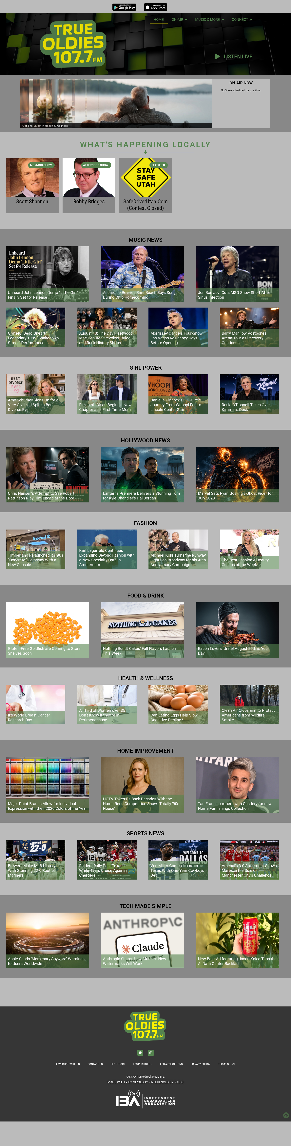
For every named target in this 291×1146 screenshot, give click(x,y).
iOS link (155, 7)
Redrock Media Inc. (153, 1076)
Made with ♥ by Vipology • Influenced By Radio (145, 1082)
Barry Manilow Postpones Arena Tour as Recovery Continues (244, 338)
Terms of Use (226, 1064)
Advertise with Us (68, 1064)
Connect (240, 19)
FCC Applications (171, 1064)
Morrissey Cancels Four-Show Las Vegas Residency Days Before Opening (176, 338)
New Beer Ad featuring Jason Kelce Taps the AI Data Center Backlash (237, 961)
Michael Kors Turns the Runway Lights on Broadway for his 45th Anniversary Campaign (178, 560)
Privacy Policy (200, 1064)
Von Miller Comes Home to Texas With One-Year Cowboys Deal (177, 870)
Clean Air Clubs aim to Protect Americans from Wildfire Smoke (248, 715)
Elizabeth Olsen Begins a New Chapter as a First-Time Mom (105, 407)
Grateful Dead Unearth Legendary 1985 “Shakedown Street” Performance (33, 338)
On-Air (177, 19)
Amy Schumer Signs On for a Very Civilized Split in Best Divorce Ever (33, 405)
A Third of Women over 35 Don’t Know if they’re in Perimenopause (102, 715)
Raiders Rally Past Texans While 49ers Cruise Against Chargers (103, 870)
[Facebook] (140, 1053)
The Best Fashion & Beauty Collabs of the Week (245, 562)
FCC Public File (142, 1064)
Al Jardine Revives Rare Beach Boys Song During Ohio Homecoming (139, 295)
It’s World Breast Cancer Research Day (29, 717)
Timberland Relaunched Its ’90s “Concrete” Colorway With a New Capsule (35, 560)
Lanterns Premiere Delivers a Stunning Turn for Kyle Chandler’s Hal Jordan (141, 495)
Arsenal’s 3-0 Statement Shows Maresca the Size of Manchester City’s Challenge (249, 870)
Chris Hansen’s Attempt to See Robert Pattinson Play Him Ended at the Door (41, 495)
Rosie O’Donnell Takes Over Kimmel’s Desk (246, 407)
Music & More (207, 19)
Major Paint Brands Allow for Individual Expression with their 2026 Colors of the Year (47, 806)
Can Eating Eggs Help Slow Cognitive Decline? (174, 717)
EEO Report (118, 1064)
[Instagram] (151, 1053)
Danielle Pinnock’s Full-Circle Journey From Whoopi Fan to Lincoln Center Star (175, 405)
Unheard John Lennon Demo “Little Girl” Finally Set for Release (43, 295)
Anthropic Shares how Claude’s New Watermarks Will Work (134, 961)
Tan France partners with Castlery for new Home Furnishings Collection (235, 806)
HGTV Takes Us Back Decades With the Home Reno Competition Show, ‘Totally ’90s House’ (141, 804)
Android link (124, 7)
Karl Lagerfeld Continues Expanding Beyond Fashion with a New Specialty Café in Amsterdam (107, 557)
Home (159, 19)
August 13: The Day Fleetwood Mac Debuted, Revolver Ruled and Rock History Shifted (106, 338)
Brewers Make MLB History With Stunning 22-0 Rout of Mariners (31, 870)
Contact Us (95, 1064)
